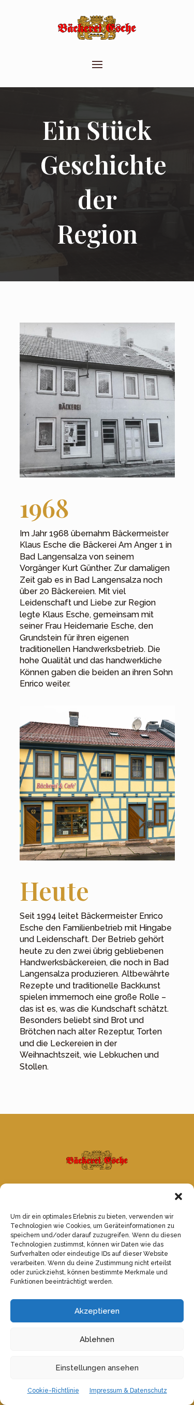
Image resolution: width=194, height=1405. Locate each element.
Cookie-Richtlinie (53, 1390)
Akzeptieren (97, 1311)
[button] (178, 1196)
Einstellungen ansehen (97, 1367)
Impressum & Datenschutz (128, 1390)
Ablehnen (97, 1339)
